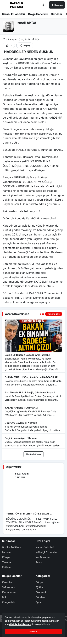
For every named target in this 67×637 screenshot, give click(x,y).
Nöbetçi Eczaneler (46, 552)
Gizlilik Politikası (11, 547)
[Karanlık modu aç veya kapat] (43, 5)
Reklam (6, 567)
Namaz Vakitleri (45, 547)
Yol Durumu (43, 557)
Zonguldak (8, 602)
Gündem (56, 14)
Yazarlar (7, 562)
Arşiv (39, 562)
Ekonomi (41, 592)
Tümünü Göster (33, 454)
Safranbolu (8, 587)
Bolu (4, 597)
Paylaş (27, 45)
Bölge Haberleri (38, 14)
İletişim (6, 552)
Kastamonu (9, 592)
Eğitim (39, 587)
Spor (38, 602)
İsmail (26, 23)
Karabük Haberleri (13, 14)
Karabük (7, 582)
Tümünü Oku (54, 314)
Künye (6, 557)
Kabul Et (33, 631)
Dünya (39, 582)
